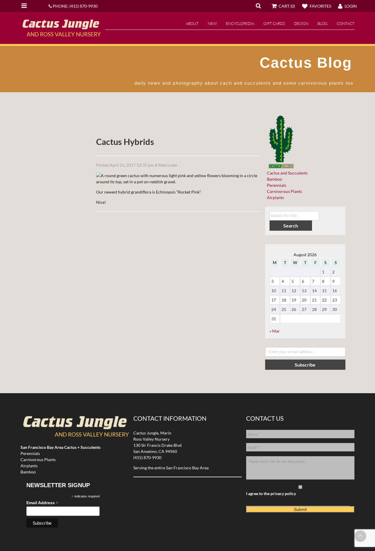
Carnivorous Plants (283, 191)
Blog (323, 23)
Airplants (274, 197)
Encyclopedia (240, 23)
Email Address (42, 503)
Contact (345, 23)
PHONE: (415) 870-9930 (75, 6)
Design (301, 23)
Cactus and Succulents (286, 172)
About (192, 23)
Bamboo (273, 179)
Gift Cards (274, 23)
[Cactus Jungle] (61, 27)
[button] (258, 5)
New (212, 23)
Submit (300, 509)
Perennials (275, 185)
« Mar (275, 330)
